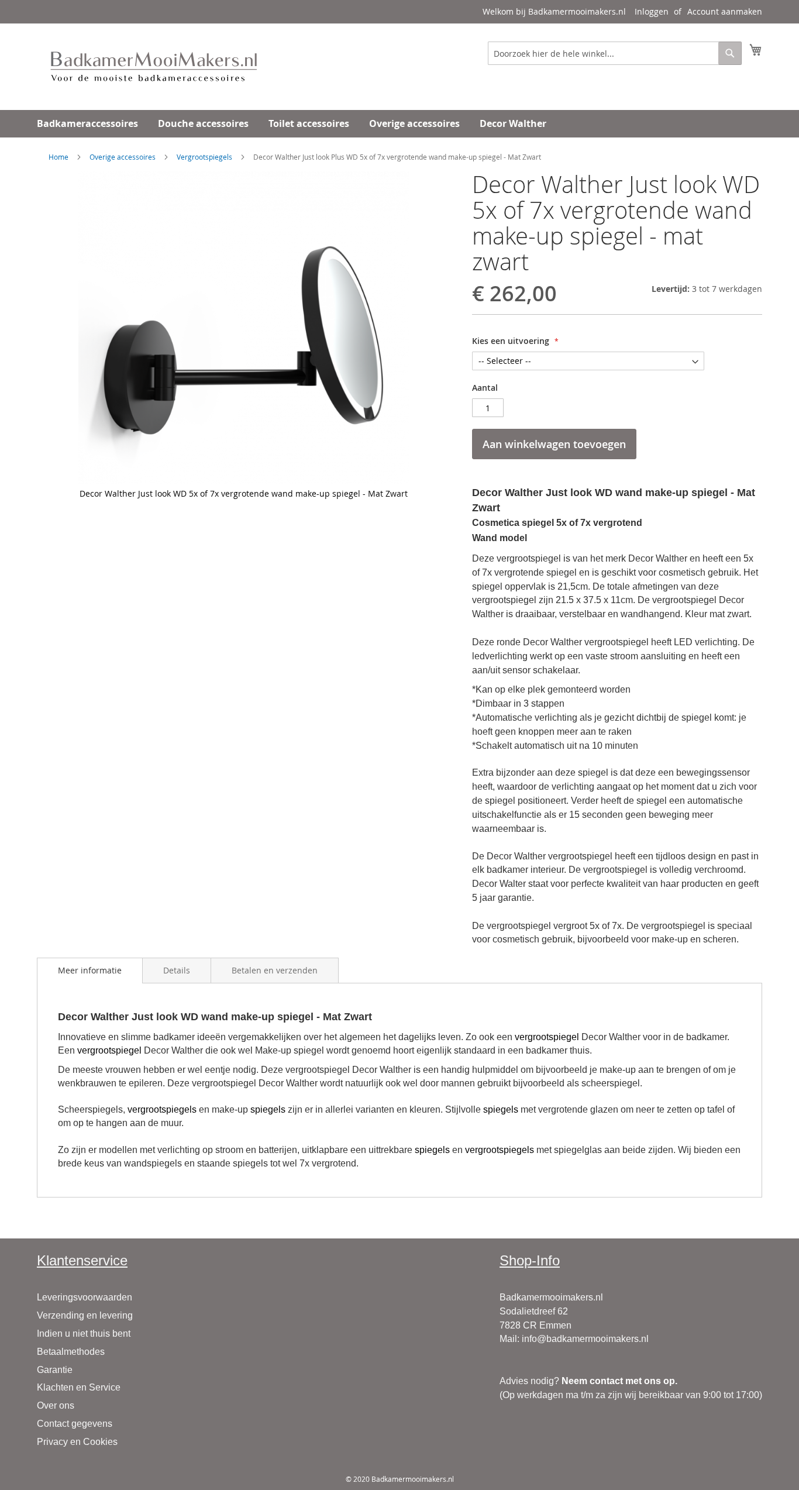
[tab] (90, 970)
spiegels (267, 1109)
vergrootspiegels (162, 1109)
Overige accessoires (122, 156)
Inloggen (652, 11)
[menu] (399, 123)
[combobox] (615, 53)
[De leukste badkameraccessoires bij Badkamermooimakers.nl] (154, 66)
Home (58, 156)
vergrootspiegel (547, 1037)
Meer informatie (90, 970)
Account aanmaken (724, 11)
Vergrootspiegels (204, 156)
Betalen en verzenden (275, 970)
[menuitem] (87, 123)
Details (176, 970)
